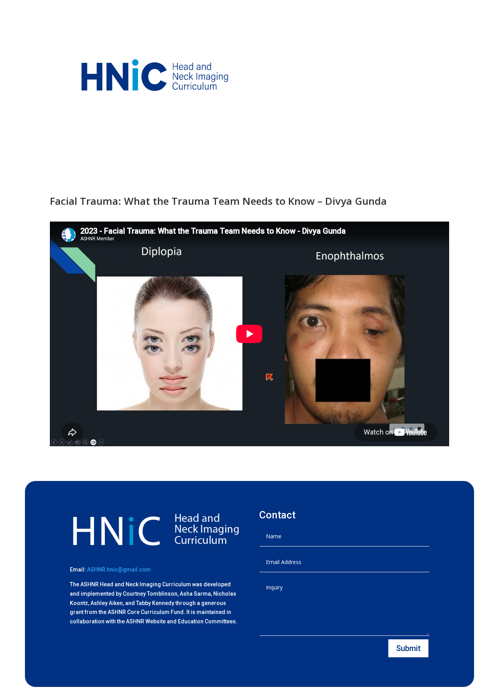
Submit (408, 648)
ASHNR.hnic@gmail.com (119, 569)
